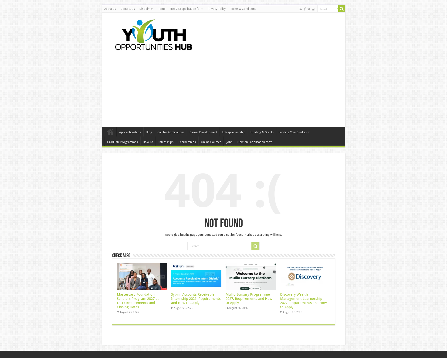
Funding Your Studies (293, 132)
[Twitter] (309, 9)
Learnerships (187, 142)
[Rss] (300, 9)
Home (161, 8)
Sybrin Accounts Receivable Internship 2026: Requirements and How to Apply (196, 298)
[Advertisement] (223, 87)
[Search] (341, 8)
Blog (149, 132)
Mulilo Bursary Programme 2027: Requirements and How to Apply (249, 298)
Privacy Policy (217, 8)
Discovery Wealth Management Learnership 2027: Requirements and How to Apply (303, 300)
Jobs (229, 142)
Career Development (203, 132)
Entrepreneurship (233, 132)
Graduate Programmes (122, 142)
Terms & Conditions (243, 8)
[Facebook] (304, 9)
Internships (165, 142)
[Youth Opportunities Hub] (152, 33)
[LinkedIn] (314, 9)
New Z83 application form (186, 8)
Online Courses (211, 142)
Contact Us (128, 8)
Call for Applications (170, 132)
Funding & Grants (262, 132)
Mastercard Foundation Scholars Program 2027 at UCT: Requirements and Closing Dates (138, 300)
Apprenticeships (130, 132)
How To (148, 142)
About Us (110, 8)
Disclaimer (146, 8)
